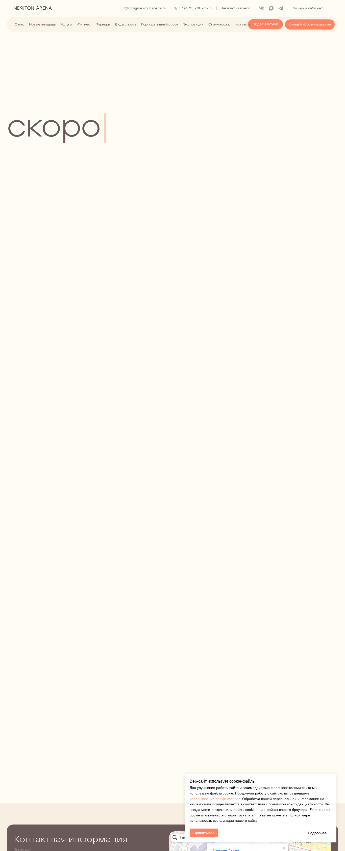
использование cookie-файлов (215, 799)
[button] (235, 8)
